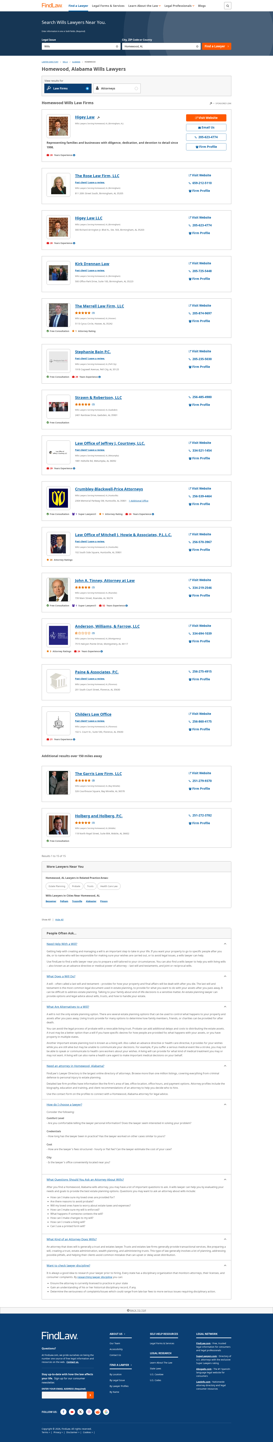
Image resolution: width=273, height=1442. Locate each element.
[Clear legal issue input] (117, 46)
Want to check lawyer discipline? (68, 1265)
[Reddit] (97, 1412)
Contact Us (115, 1355)
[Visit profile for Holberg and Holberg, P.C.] (58, 825)
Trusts (90, 886)
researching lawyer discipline (94, 1277)
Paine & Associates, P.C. (97, 671)
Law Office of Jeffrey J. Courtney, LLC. (110, 443)
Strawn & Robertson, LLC (98, 397)
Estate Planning (57, 886)
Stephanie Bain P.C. (93, 351)
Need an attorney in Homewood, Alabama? (75, 1066)
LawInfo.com (203, 1381)
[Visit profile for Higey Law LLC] (58, 227)
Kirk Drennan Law (92, 263)
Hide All (59, 919)
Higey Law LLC (88, 217)
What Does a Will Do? (61, 976)
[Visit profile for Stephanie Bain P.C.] (58, 361)
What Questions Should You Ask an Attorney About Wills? (85, 1179)
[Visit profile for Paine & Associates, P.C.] (58, 681)
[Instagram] (89, 1412)
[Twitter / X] (80, 1412)
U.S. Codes (155, 1380)
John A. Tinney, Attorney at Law (105, 580)
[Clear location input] (197, 46)
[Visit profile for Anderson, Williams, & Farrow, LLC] (58, 635)
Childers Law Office (93, 714)
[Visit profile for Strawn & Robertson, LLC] (58, 406)
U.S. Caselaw (156, 1374)
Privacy (58, 1432)
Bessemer (51, 901)
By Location (116, 1374)
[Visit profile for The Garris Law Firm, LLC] (58, 782)
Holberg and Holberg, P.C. (99, 815)
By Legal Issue (117, 1380)
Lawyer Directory (50, 62)
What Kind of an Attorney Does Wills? (72, 1239)
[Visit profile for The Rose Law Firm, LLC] (58, 185)
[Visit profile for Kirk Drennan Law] (58, 273)
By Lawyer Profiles (119, 1386)
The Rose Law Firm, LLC (97, 175)
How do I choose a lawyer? (64, 1104)
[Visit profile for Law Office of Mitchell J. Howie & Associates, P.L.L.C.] (58, 544)
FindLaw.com (203, 1343)
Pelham (64, 901)
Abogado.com (204, 1368)
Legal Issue (49, 39)
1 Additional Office (138, 500)
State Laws (155, 1368)
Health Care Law (109, 886)
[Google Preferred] (106, 1412)
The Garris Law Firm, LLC (98, 773)
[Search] (227, 5)
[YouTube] (72, 1412)
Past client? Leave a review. (90, 182)
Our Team (115, 1343)
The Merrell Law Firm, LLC (99, 306)
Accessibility (116, 1349)
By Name (114, 1391)
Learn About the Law (161, 1362)
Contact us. (73, 1361)
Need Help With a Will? (62, 944)
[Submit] (90, 1395)
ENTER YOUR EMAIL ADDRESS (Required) (64, 1388)
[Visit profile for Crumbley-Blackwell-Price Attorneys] (58, 498)
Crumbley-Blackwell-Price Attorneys (109, 488)
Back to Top (138, 1310)
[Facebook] (63, 1412)
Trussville (77, 901)
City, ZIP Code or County (137, 39)
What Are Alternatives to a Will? (68, 1007)
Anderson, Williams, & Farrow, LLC (107, 626)
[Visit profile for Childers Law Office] (58, 723)
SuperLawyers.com (206, 1356)
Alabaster (91, 901)
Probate (76, 886)
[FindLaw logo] (53, 5)
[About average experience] (74, 155)
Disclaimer (72, 1432)
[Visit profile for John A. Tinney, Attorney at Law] (58, 589)
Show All (46, 919)
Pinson (104, 901)
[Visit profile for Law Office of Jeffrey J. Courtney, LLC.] (58, 452)
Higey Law (85, 117)
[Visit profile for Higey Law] (58, 126)
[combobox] (81, 46)
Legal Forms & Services (162, 1343)
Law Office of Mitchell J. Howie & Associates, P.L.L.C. (123, 534)
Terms (45, 1432)
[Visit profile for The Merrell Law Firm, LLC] (58, 315)
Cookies (87, 1432)
